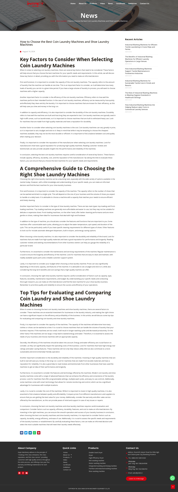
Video (102, 3)
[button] (21, 432)
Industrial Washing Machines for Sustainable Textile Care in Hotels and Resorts (140, 83)
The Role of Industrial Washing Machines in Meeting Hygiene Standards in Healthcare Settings (141, 95)
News (110, 3)
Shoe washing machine (97, 471)
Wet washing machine (96, 460)
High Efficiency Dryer (96, 458)
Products (93, 3)
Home (73, 3)
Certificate (120, 3)
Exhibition (132, 3)
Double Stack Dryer (95, 452)
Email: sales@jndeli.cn (135, 473)
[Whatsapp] (172, 478)
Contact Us (144, 3)
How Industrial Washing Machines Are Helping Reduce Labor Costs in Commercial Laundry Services (140, 107)
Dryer (91, 455)
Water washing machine (97, 463)
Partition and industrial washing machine (103, 468)
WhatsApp (131, 461)
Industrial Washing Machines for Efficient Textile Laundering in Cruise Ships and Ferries (141, 47)
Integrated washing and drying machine (103, 466)
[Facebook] (19, 473)
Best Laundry (61, 21)
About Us (82, 3)
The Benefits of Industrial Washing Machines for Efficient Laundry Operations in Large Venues (138, 59)
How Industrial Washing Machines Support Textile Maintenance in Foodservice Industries (138, 71)
